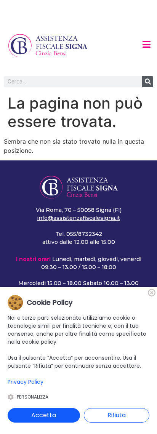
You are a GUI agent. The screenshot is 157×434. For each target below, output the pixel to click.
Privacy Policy (25, 382)
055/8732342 (84, 234)
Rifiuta (116, 415)
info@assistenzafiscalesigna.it (78, 218)
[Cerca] (147, 81)
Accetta (43, 415)
